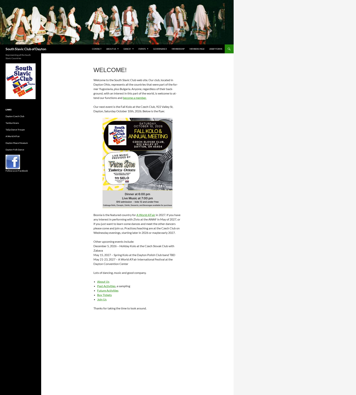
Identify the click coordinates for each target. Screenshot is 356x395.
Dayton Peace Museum (17, 143)
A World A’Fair (145, 215)
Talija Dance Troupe (15, 129)
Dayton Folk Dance (15, 149)
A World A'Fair (13, 136)
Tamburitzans (12, 123)
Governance (160, 49)
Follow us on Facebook (17, 170)
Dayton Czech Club (15, 116)
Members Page (197, 49)
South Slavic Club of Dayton (26, 49)
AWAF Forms (215, 49)
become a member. (134, 97)
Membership (178, 49)
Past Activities (106, 286)
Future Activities (107, 290)
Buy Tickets (104, 295)
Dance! (127, 49)
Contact (96, 49)
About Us (111, 49)
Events (142, 49)
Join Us (102, 299)
